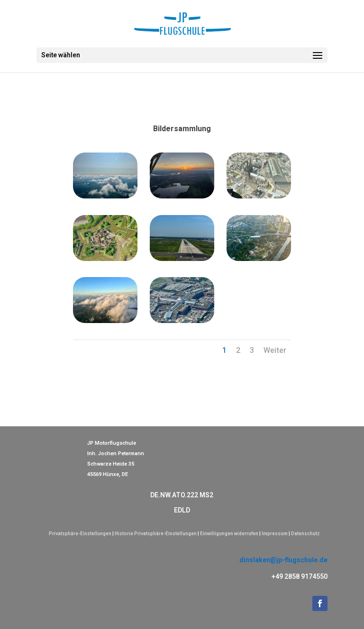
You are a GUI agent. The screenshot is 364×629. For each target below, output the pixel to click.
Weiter (275, 350)
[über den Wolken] (105, 196)
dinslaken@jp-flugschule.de (283, 560)
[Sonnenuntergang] (182, 196)
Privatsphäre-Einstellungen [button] (80, 533)
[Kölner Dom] (259, 196)
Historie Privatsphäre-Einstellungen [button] (156, 533)
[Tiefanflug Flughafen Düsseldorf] (182, 259)
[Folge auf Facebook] (320, 603)
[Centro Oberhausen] (182, 321)
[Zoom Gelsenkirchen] (259, 259)
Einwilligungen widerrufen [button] (229, 533)
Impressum (275, 533)
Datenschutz (305, 533)
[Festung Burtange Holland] (105, 259)
